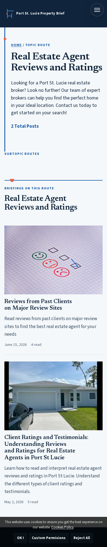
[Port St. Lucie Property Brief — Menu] (97, 9)
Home (16, 44)
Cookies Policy (62, 527)
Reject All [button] (82, 537)
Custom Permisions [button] (49, 537)
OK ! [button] (20, 537)
